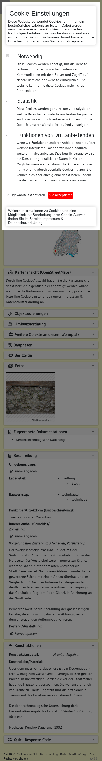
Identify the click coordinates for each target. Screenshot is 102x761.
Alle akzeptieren (61, 195)
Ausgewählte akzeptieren (26, 195)
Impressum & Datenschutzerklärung (35, 221)
